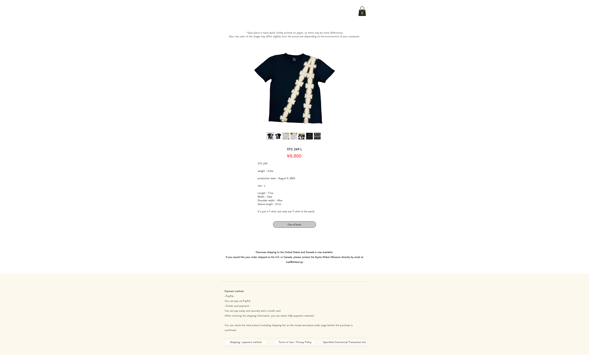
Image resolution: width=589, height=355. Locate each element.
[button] (362, 11)
